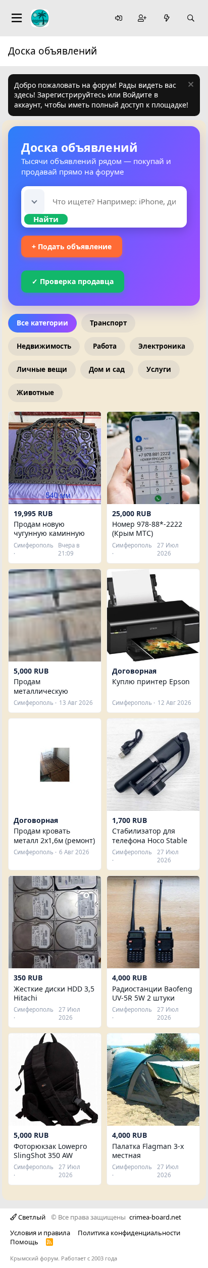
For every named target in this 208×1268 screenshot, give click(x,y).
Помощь (24, 1241)
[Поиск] (191, 18)
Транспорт (108, 322)
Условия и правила (40, 1232)
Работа (105, 346)
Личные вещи (42, 369)
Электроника (161, 346)
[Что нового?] (167, 18)
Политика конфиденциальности (129, 1232)
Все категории (42, 322)
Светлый (31, 1217)
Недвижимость (44, 346)
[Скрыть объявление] (189, 85)
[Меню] (16, 18)
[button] (34, 201)
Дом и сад (107, 369)
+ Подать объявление (72, 246)
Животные (35, 392)
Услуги (158, 369)
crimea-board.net (155, 1217)
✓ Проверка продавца (73, 281)
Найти (46, 219)
